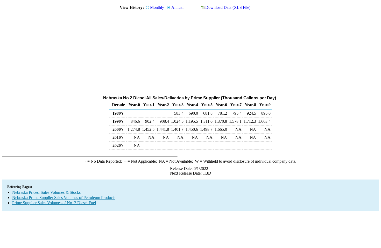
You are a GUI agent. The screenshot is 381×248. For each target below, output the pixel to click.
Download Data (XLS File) (227, 7)
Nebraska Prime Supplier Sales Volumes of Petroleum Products (63, 197)
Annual (177, 7)
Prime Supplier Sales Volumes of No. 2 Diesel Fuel (54, 203)
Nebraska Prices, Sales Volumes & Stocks (46, 192)
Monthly (157, 7)
